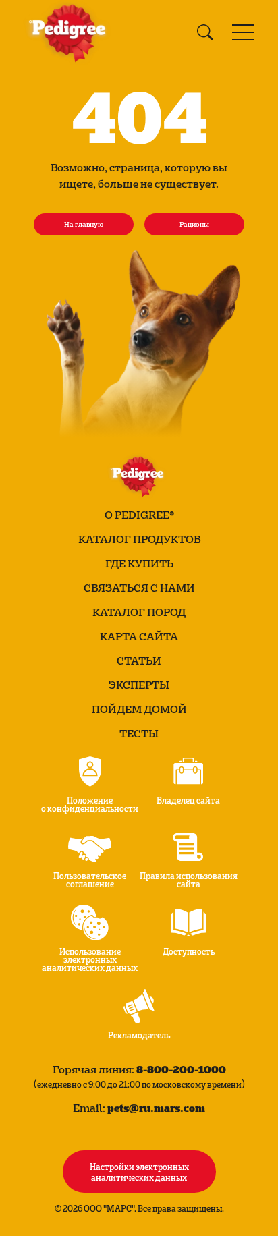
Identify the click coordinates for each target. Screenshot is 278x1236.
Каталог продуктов (139, 539)
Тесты (139, 733)
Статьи (139, 660)
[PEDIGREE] (70, 32)
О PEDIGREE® (139, 514)
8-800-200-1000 (181, 1069)
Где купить (139, 563)
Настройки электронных (139, 1171)
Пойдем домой (139, 709)
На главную (83, 224)
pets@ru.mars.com (156, 1107)
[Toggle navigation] (242, 32)
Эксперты (139, 684)
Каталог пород (139, 612)
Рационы (194, 224)
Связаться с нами (139, 587)
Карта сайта (139, 636)
